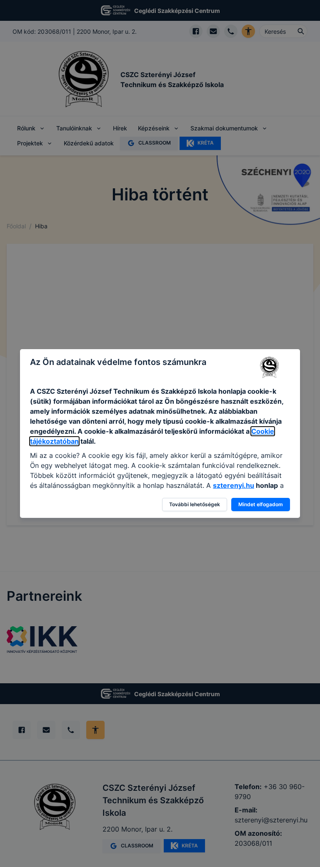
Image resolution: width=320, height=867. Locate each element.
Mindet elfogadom (260, 504)
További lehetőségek (194, 504)
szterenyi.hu (233, 485)
